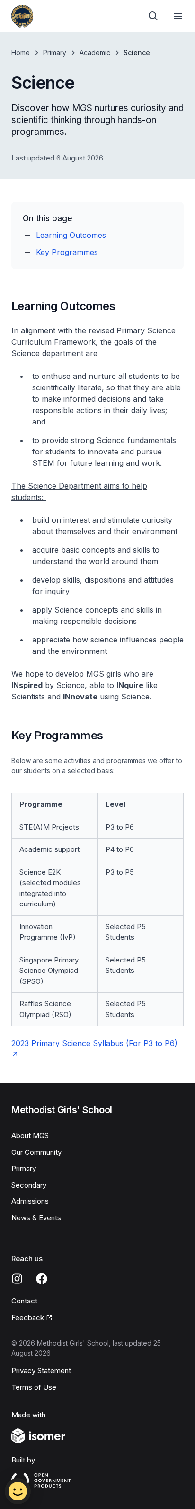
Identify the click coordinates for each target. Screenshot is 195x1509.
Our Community (36, 1152)
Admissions (30, 1201)
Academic (95, 52)
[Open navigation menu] (178, 16)
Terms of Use (33, 1387)
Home (20, 52)
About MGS (30, 1135)
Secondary (28, 1184)
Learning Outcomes (71, 235)
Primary (54, 52)
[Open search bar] (153, 16)
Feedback (27, 1317)
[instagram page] (17, 1278)
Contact (24, 1300)
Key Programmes (67, 252)
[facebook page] (41, 1278)
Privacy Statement (41, 1370)
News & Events (36, 1217)
